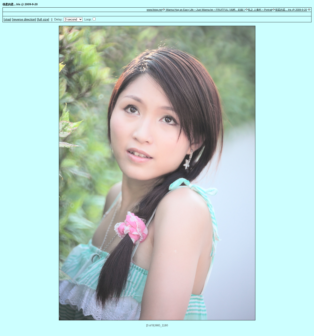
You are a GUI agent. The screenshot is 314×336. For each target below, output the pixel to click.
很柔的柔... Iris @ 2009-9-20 (291, 9)
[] (7, 19)
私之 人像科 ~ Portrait (260, 9)
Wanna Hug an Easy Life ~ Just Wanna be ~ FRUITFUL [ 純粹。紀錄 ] (205, 9)
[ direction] (24, 19)
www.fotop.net (154, 9)
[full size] (43, 19)
